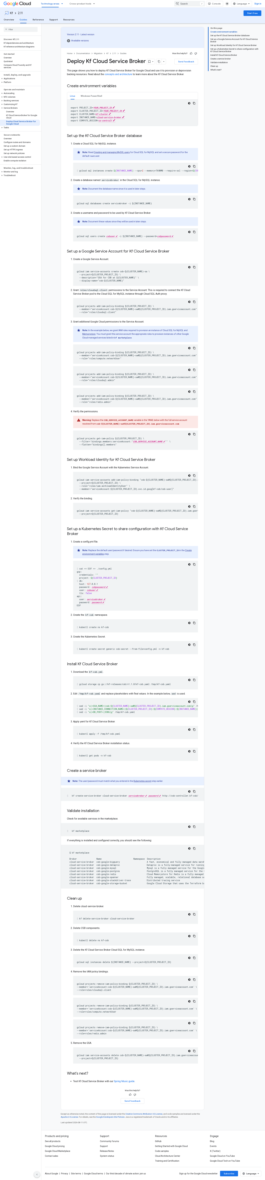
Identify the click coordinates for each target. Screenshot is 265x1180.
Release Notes (107, 1151)
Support (53, 19)
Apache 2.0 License (69, 1117)
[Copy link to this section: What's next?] (91, 1074)
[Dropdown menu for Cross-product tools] (95, 3)
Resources (69, 19)
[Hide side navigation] (37, 1174)
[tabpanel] (132, 113)
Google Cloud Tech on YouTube (225, 1161)
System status (107, 1156)
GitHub (158, 1141)
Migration (98, 53)
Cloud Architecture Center (167, 1156)
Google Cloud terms (93, 1173)
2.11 (20, 13)
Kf (11, 13)
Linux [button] (72, 96)
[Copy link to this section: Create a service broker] (110, 771)
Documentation (83, 53)
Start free (252, 13)
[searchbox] (21, 29)
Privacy (64, 1173)
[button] (20, 78)
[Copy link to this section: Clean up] (85, 899)
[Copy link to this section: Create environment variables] (119, 86)
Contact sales (51, 1156)
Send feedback (186, 61)
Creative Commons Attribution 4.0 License (143, 1114)
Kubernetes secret (142, 781)
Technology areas (50, 3)
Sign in (257, 3)
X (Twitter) (215, 1151)
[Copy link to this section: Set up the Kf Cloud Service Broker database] (145, 136)
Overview (9, 19)
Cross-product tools (80, 3)
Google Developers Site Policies (110, 1117)
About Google (51, 1173)
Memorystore (89, 334)
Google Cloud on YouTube (222, 1156)
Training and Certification (167, 1161)
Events (213, 1146)
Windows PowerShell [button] (91, 96)
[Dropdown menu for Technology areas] (63, 3)
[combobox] (189, 3)
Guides (23, 19)
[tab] (72, 95)
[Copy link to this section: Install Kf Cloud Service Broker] (121, 664)
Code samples (162, 1151)
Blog (212, 1141)
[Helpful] (191, 53)
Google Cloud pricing (55, 1146)
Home (69, 53)
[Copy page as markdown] (159, 61)
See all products (52, 1141)
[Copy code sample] (194, 103)
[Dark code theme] (189, 103)
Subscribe (229, 1173)
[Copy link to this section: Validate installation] (102, 811)
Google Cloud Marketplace (57, 1151)
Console (216, 3)
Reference (38, 19)
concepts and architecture (118, 74)
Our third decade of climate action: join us (126, 1173)
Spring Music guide (124, 1081)
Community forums (109, 1141)
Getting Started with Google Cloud (171, 1146)
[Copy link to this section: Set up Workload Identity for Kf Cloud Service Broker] (159, 460)
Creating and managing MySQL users (112, 152)
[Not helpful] (195, 53)
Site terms (76, 1173)
